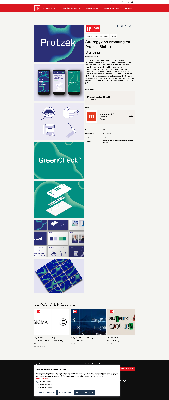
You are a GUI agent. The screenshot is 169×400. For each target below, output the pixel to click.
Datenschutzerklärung (42, 378)
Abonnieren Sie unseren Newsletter (94, 364)
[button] (128, 2)
